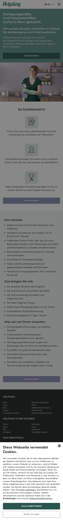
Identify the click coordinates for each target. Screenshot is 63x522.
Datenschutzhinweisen (41, 498)
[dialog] (31, 482)
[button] (31, 515)
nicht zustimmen (27, 489)
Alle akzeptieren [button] (31, 506)
